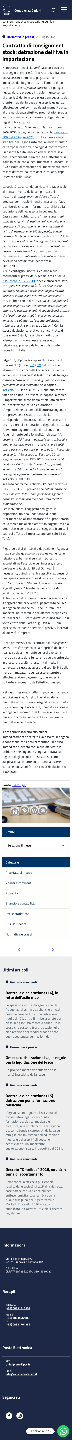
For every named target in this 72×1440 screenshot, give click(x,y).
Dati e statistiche (17, 913)
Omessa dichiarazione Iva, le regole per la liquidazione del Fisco (36, 1059)
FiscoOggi (19, 785)
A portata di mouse (19, 872)
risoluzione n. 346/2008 (19, 280)
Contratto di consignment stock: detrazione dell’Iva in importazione (35, 52)
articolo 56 (10, 389)
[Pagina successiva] (53, 950)
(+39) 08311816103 (18, 1308)
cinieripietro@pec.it (18, 1364)
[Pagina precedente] (19, 950)
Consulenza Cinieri (27, 10)
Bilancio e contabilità (20, 903)
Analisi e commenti (19, 883)
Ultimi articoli (15, 969)
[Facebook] (9, 1416)
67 (32, 365)
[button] (63, 1431)
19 (39, 365)
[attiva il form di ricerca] (53, 10)
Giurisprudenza (16, 923)
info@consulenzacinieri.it (21, 1374)
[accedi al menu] (64, 10)
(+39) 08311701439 (18, 1324)
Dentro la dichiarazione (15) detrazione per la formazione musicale (30, 1100)
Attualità (12, 893)
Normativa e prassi (20, 36)
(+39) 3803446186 (17, 1318)
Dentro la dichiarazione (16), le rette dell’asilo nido (32, 995)
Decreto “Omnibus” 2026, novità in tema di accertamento (36, 1171)
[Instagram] (19, 1416)
